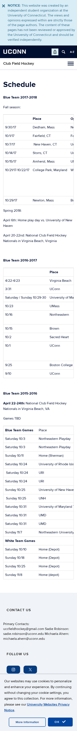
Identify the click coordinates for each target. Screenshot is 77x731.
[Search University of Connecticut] (63, 51)
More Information (27, 722)
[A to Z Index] (72, 51)
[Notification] (55, 51)
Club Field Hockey (18, 63)
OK (58, 722)
